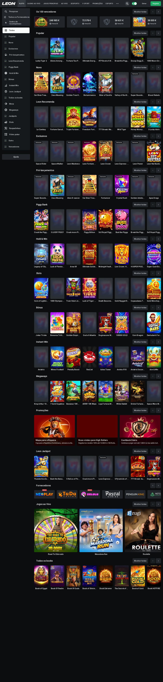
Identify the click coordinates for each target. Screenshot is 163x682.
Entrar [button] (144, 3)
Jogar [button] (41, 22)
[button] (127, 3)
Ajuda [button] (16, 157)
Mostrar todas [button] (140, 12)
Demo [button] (41, 55)
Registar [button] (156, 3)
